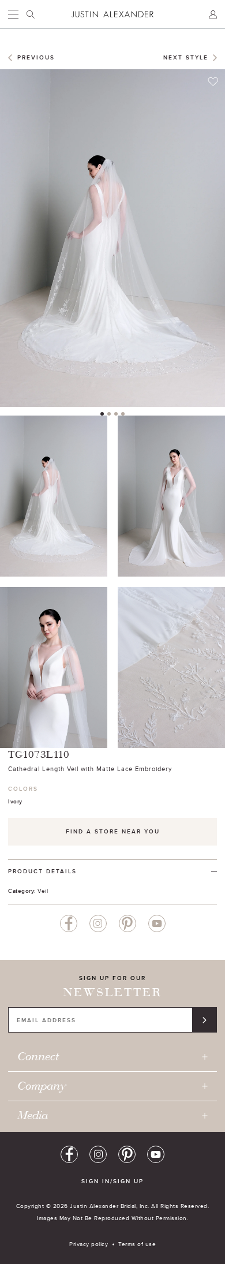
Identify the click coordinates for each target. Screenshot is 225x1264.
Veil (43, 891)
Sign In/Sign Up (112, 1181)
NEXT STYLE (185, 57)
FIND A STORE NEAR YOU (113, 831)
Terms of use (137, 1244)
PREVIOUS (36, 57)
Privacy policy (88, 1244)
